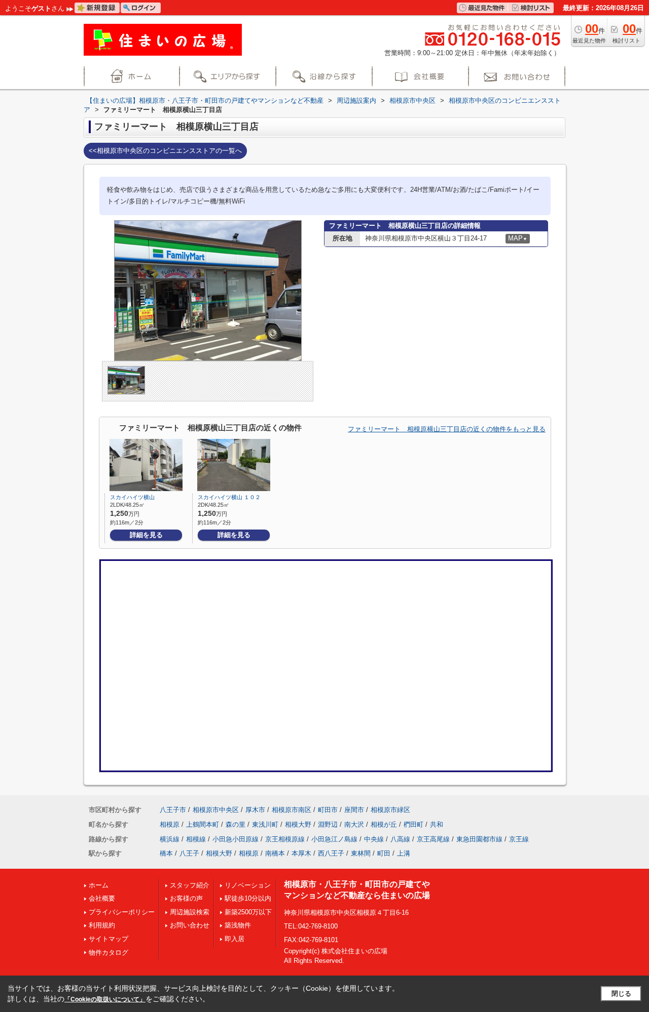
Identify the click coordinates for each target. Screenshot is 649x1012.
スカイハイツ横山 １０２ (229, 497)
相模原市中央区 (216, 810)
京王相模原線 (285, 839)
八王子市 (173, 810)
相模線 (196, 839)
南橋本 (275, 853)
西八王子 (331, 853)
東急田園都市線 (479, 839)
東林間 (361, 853)
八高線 (400, 839)
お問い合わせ (189, 925)
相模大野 (298, 824)
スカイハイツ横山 (132, 497)
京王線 (519, 839)
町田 (383, 853)
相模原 (169, 824)
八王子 (189, 853)
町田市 (328, 810)
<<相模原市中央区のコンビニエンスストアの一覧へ (165, 150)
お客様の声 (186, 898)
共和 (436, 824)
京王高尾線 (433, 839)
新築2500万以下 (248, 912)
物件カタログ (108, 952)
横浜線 (169, 839)
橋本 (166, 853)
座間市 (354, 810)
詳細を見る (146, 535)
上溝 (403, 853)
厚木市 (255, 810)
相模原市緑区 (390, 810)
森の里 (235, 824)
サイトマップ (108, 939)
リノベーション (248, 885)
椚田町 (413, 824)
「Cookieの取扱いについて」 (105, 999)
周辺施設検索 (189, 912)
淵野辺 (328, 824)
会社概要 (102, 898)
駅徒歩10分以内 (248, 898)
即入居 (234, 939)
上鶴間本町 (202, 824)
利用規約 (102, 925)
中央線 (374, 839)
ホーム (99, 885)
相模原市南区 (291, 810)
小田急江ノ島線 (334, 839)
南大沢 (354, 824)
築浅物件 (238, 925)
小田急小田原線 (235, 839)
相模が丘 (384, 824)
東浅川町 (265, 824)
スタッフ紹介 (189, 885)
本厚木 (301, 853)
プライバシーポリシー (122, 912)
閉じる (621, 993)
